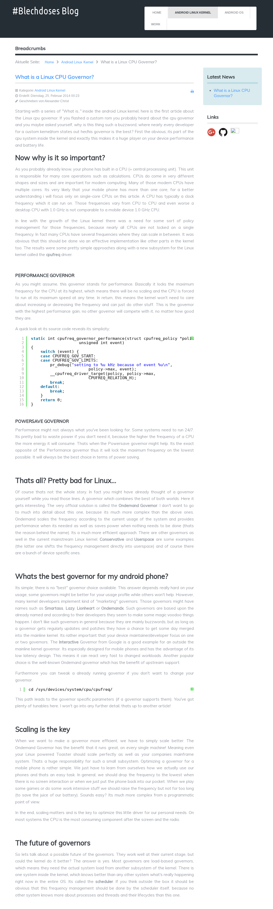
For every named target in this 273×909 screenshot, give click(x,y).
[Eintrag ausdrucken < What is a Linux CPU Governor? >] (192, 91)
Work (155, 24)
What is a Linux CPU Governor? (54, 76)
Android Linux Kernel (193, 12)
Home (156, 12)
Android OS (234, 12)
